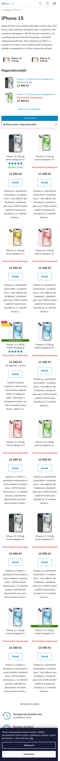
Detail (15, 182)
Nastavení (29, 745)
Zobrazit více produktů (29, 109)
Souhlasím (29, 754)
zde (31, 738)
